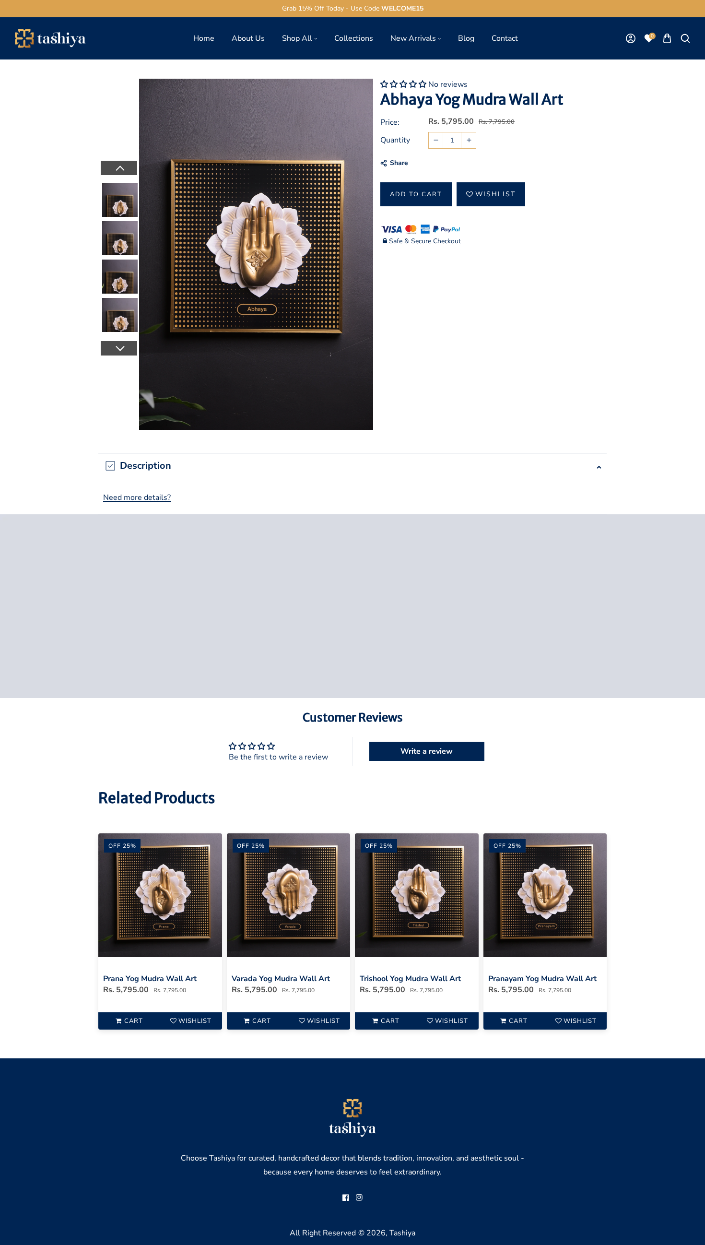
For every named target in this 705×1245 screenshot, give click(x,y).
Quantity (395, 140)
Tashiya (402, 1233)
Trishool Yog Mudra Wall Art (410, 978)
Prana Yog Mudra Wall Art (150, 978)
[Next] (118, 348)
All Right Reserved (323, 1233)
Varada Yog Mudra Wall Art (281, 978)
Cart (133, 1021)
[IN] (359, 1197)
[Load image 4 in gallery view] (120, 313)
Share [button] (399, 162)
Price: (390, 122)
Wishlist (495, 194)
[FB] (346, 1197)
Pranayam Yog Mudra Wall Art (542, 978)
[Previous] (118, 168)
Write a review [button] (426, 751)
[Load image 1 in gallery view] (120, 198)
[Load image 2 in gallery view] (120, 236)
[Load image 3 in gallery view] (120, 275)
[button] (666, 38)
